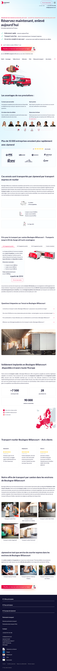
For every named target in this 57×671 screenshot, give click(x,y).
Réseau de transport (38, 59)
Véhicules (24, 59)
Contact (4, 663)
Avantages (8, 59)
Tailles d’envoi (16, 59)
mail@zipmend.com (51, 7)
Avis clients (48, 59)
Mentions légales (31, 663)
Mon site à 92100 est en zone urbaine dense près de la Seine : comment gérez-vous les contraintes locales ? (28, 313)
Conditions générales (11, 663)
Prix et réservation (46, 2)
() (51, 5)
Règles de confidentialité (21, 663)
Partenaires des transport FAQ (10, 624)
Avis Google (47, 149)
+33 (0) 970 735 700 (7, 632)
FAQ (30, 59)
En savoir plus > (33, 118)
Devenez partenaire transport (10, 621)
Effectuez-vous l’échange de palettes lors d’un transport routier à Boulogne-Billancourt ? (23, 322)
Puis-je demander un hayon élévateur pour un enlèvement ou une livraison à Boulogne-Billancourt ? (26, 317)
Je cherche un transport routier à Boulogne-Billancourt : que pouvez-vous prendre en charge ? (25, 308)
